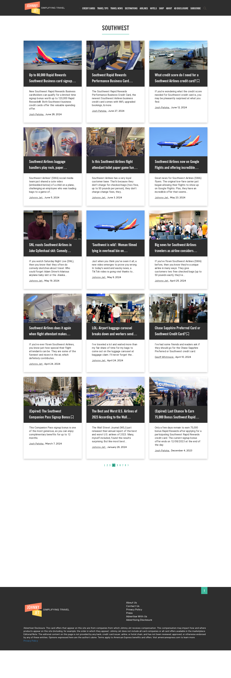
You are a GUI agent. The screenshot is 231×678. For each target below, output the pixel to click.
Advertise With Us (136, 616)
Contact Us (132, 606)
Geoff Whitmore (164, 357)
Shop (161, 8)
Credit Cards (88, 8)
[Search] (204, 8)
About (169, 8)
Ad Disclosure (181, 8)
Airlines (144, 8)
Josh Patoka (36, 114)
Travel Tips (102, 8)
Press (129, 613)
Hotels (153, 8)
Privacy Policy (134, 609)
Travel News (116, 8)
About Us (131, 603)
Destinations (131, 8)
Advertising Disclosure (139, 620)
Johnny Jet (36, 197)
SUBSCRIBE (195, 8)
